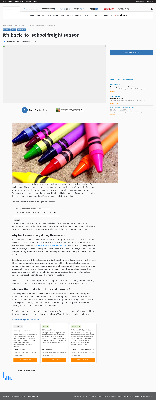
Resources (97, 15)
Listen (48, 15)
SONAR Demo (7, 2)
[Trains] (108, 9)
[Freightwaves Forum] (79, 9)
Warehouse (21, 30)
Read (32, 15)
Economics (30, 25)
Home (6, 25)
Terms (131, 396)
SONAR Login (18, 2)
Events (86, 15)
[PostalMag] (94, 9)
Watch (40, 15)
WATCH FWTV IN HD (132, 52)
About (99, 396)
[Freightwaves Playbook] (64, 9)
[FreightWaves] (11, 9)
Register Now (25, 360)
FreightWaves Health (115, 396)
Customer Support (31, 2)
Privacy (136, 396)
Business (17, 25)
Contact (126, 396)
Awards (78, 15)
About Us (108, 15)
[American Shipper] (48, 9)
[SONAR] (123, 9)
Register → (114, 92)
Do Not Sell (149, 396)
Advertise (105, 396)
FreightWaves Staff (13, 41)
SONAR (69, 15)
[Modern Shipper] (30, 9)
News (11, 25)
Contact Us (149, 2)
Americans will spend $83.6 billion (51, 245)
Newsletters (140, 2)
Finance (23, 25)
